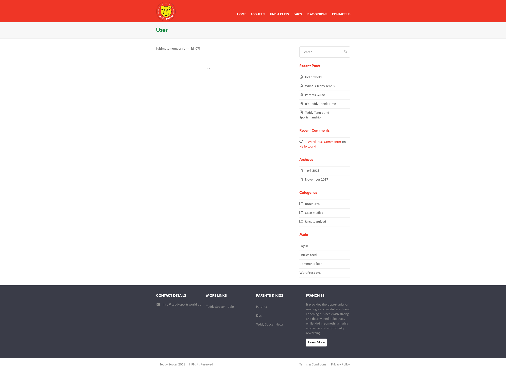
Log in (303, 246)
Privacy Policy (340, 364)
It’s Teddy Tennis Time (320, 104)
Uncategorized (315, 222)
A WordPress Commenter (323, 142)
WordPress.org (310, 273)
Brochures (312, 204)
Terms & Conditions (312, 364)
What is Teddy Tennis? (320, 86)
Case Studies (314, 213)
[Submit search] (345, 52)
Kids (259, 316)
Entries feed (308, 255)
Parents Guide (315, 95)
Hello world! (314, 77)
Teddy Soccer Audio (220, 307)
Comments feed (310, 264)
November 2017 (316, 180)
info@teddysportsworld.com (183, 305)
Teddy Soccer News (270, 325)
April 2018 (312, 171)
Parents (261, 307)
